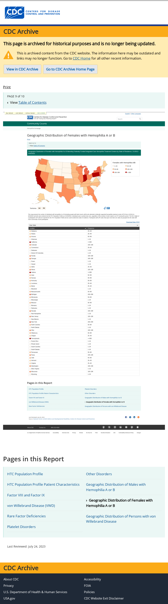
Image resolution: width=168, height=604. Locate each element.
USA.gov (9, 598)
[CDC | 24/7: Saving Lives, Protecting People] (32, 13)
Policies (89, 592)
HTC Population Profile (25, 474)
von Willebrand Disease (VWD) (31, 505)
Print (7, 87)
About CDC (11, 579)
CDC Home (82, 58)
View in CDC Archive (22, 69)
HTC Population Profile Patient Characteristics (43, 484)
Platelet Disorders (21, 526)
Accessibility (92, 579)
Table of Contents (32, 102)
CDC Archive (21, 31)
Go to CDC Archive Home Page (70, 69)
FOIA (87, 585)
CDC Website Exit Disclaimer (104, 598)
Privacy (8, 585)
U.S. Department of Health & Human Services (35, 592)
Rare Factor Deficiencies (26, 516)
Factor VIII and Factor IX (26, 495)
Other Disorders (99, 474)
